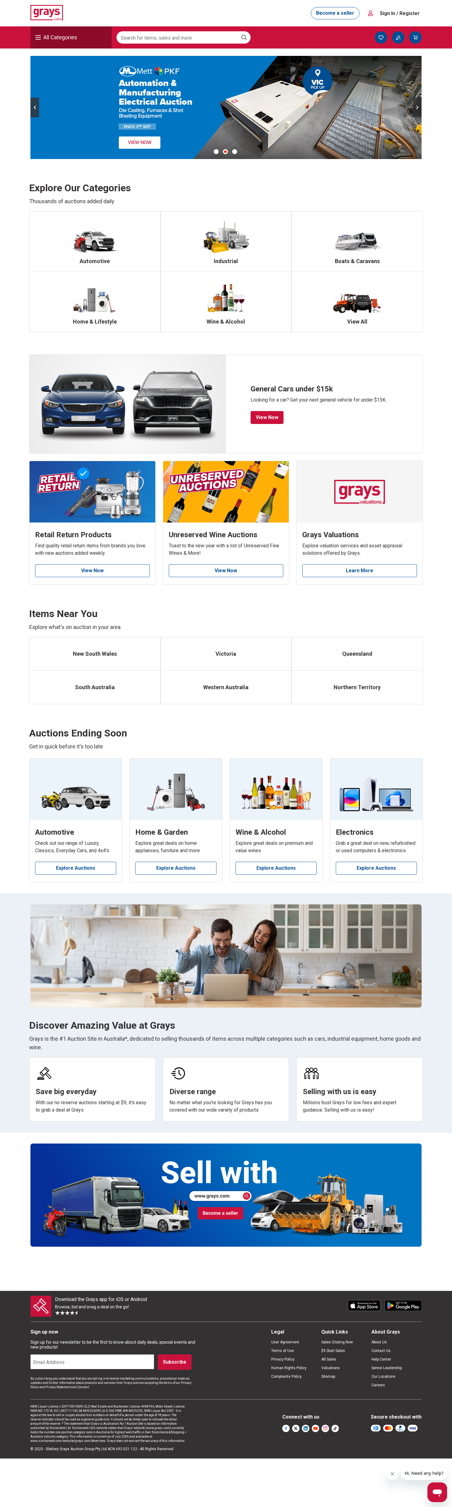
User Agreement (285, 1342)
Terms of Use (282, 1351)
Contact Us (381, 1351)
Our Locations (383, 1376)
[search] (244, 37)
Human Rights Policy (289, 1368)
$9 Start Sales (333, 1351)
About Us (379, 1342)
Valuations (330, 1368)
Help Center (381, 1359)
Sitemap (328, 1376)
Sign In (400, 13)
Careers (378, 1385)
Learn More (359, 570)
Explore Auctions (75, 868)
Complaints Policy (286, 1376)
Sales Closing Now (337, 1342)
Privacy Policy (283, 1359)
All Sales (328, 1359)
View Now (267, 417)
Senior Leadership (386, 1368)
